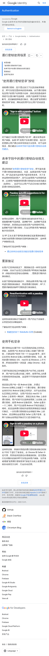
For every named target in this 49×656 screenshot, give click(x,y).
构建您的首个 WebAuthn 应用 (20, 332)
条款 (4, 644)
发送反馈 (8, 49)
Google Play (6, 594)
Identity (22, 3)
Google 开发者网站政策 (29, 495)
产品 (10, 36)
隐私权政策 (12, 644)
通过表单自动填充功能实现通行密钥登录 (25, 251)
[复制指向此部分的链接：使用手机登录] (22, 341)
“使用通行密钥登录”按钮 (23, 169)
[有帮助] (21, 44)
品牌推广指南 (7, 545)
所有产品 (5, 634)
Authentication (10, 10)
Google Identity (20, 36)
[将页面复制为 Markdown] (37, 55)
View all (5, 598)
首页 (3, 36)
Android (5, 571)
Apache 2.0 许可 (36, 492)
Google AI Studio (8, 583)
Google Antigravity (9, 587)
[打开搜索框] (38, 2)
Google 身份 (6, 560)
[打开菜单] (4, 3)
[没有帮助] (25, 44)
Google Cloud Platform (11, 626)
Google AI (6, 630)
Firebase (5, 579)
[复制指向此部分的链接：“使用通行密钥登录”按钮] (36, 81)
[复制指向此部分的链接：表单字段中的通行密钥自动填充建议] (10, 162)
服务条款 (5, 541)
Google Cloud (7, 590)
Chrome (5, 575)
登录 (44, 3)
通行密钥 (8, 39)
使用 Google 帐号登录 (10, 556)
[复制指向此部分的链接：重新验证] (16, 261)
